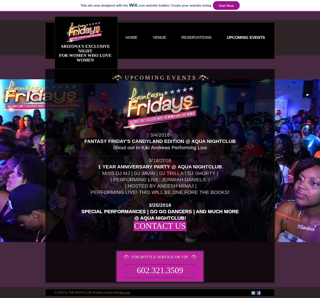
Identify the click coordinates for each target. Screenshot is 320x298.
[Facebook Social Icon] (259, 293)
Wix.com (124, 292)
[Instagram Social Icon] (253, 293)
